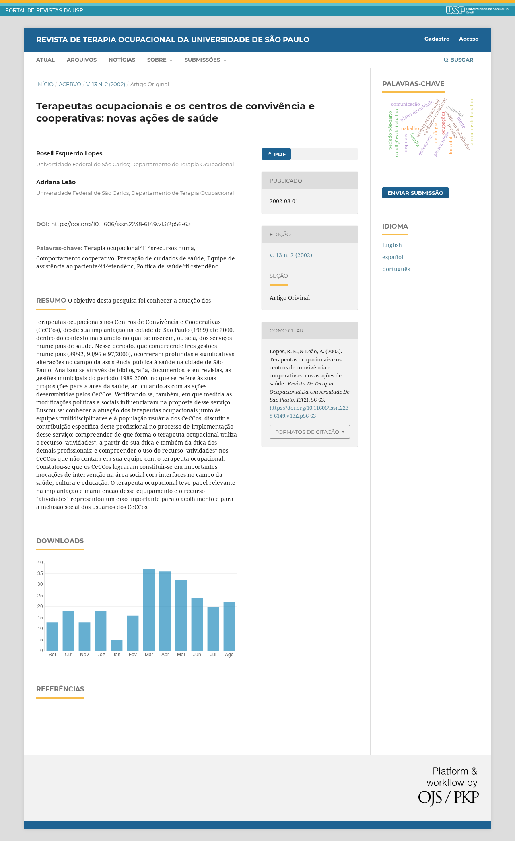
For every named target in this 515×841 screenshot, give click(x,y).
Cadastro (437, 38)
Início (45, 84)
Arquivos (82, 59)
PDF (279, 154)
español (392, 257)
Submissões (203, 59)
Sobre (157, 59)
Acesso (469, 38)
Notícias (122, 59)
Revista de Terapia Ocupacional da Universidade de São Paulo (172, 39)
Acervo (70, 84)
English (392, 245)
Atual (45, 59)
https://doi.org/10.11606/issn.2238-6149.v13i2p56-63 (121, 224)
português (396, 269)
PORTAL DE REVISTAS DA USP (44, 11)
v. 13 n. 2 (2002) (105, 84)
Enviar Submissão (415, 193)
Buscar (461, 59)
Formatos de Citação (307, 432)
